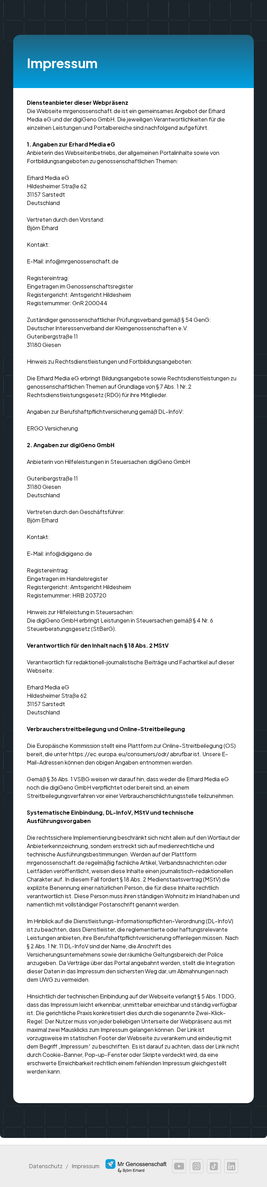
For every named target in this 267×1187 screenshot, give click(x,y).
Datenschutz (46, 1166)
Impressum (85, 1166)
